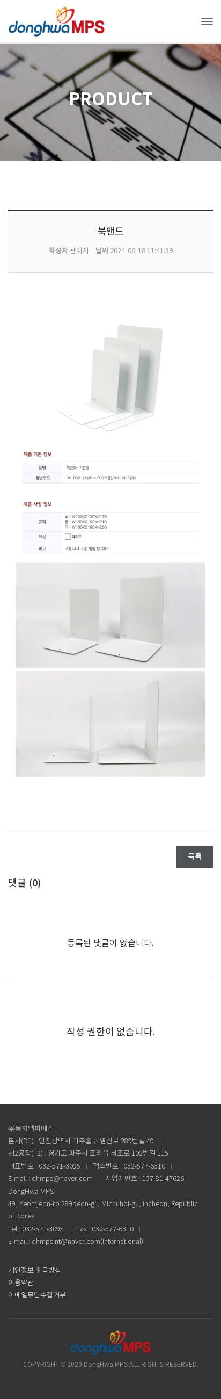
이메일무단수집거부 (37, 1296)
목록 (195, 857)
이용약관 (21, 1283)
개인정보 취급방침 (34, 1271)
